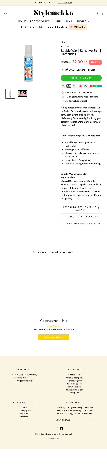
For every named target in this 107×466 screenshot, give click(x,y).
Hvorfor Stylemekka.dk (81, 217)
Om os (25, 407)
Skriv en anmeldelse (53, 337)
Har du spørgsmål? (81, 224)
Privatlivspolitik (74, 387)
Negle (82, 21)
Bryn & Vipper (32, 26)
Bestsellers (58, 26)
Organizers (24, 413)
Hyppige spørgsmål (74, 377)
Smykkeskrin (24, 416)
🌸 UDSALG (78, 26)
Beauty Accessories (34, 21)
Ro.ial (65, 46)
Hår (69, 21)
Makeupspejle (25, 410)
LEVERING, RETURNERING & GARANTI (81, 208)
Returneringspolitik (74, 383)
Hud (58, 21)
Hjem (63, 42)
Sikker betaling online (75, 380)
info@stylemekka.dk (24, 380)
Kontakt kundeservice (74, 374)
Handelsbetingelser (74, 390)
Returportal (74, 392)
